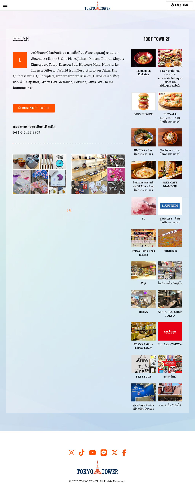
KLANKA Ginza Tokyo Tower (143, 346)
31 (143, 219)
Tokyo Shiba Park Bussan (143, 253)
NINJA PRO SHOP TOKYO (170, 314)
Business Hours (35, 108)
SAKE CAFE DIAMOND (169, 185)
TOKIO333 (170, 251)
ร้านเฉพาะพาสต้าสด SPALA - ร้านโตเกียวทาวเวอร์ (143, 186)
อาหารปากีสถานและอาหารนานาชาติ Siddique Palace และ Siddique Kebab (170, 78)
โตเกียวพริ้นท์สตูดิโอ (170, 283)
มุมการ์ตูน (170, 377)
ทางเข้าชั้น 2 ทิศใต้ (170, 405)
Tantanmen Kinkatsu (143, 73)
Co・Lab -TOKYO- (170, 344)
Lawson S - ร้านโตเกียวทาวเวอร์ (170, 221)
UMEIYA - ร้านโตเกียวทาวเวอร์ (143, 152)
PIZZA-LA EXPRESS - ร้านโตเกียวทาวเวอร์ (170, 118)
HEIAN (143, 312)
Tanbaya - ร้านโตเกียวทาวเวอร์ (170, 152)
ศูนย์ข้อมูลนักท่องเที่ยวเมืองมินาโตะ (143, 407)
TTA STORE (143, 377)
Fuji (143, 283)
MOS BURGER (143, 114)
